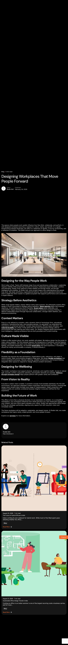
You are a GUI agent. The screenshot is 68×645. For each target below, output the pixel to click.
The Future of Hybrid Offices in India (14, 515)
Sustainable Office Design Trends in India (15, 601)
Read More (6, 527)
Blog (2, 171)
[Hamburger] (64, 38)
